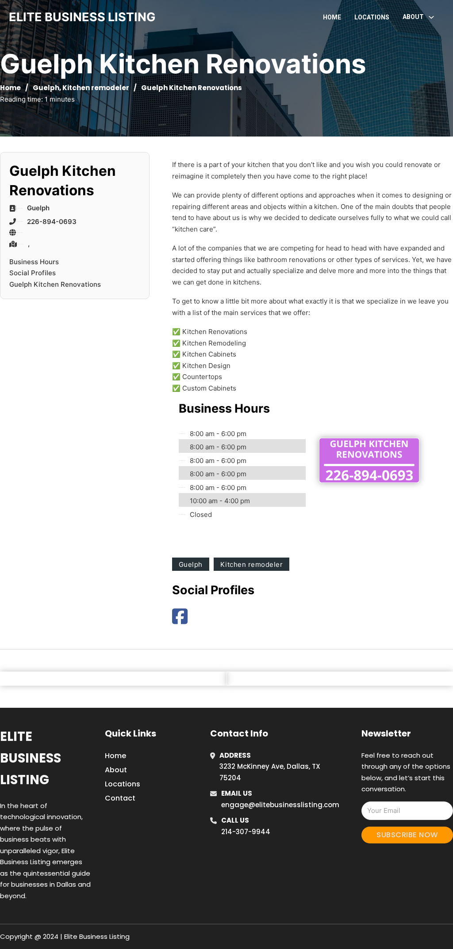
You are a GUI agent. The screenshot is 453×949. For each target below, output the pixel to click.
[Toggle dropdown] (431, 17)
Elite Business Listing (30, 758)
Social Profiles (32, 273)
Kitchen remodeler (95, 87)
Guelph (46, 87)
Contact (120, 798)
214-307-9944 (245, 831)
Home (332, 17)
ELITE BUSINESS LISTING (82, 17)
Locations (371, 17)
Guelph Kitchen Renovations (55, 284)
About (116, 770)
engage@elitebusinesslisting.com (280, 804)
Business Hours (34, 262)
